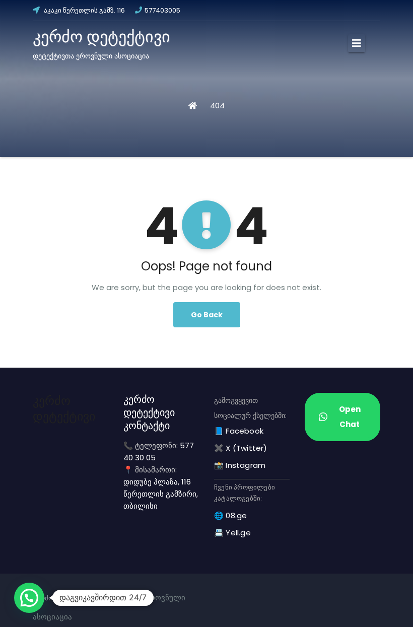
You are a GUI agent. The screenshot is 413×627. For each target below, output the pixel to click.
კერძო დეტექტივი (101, 36)
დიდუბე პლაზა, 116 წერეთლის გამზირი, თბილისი (160, 493)
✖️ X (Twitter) (240, 448)
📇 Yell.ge (232, 532)
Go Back (207, 315)
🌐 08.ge (230, 515)
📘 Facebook (238, 431)
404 (217, 105)
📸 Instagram (239, 465)
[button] (29, 598)
